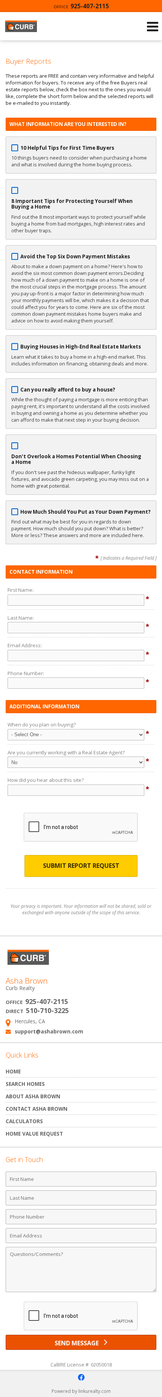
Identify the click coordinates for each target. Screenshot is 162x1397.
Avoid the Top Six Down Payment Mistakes (75, 256)
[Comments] (81, 1292)
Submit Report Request (81, 865)
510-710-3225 (47, 1010)
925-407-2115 (81, 6)
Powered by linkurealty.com (81, 1391)
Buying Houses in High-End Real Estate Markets (80, 346)
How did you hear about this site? (46, 780)
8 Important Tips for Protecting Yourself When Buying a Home (72, 204)
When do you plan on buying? (42, 724)
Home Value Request (34, 1133)
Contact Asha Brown (36, 1108)
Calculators (24, 1121)
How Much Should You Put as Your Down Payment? (85, 511)
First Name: (21, 589)
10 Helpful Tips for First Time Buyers (67, 147)
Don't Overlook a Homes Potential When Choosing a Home (76, 459)
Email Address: (25, 645)
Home (13, 1071)
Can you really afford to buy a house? (67, 389)
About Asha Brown (33, 1096)
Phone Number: (26, 673)
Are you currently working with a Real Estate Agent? (66, 752)
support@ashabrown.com (49, 1031)
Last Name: (21, 617)
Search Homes (25, 1083)
